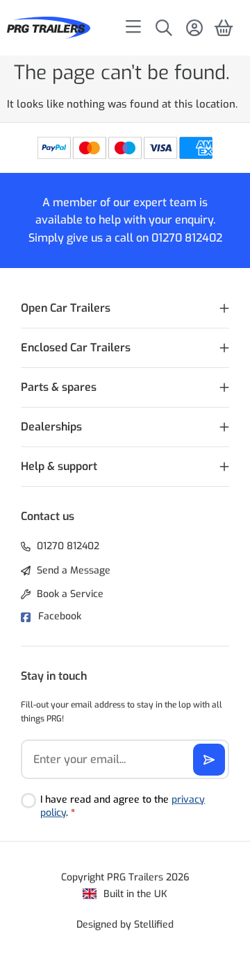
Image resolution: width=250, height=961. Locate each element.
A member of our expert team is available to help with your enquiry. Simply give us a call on (121, 220)
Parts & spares (59, 387)
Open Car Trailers (65, 308)
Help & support (59, 466)
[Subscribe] (209, 760)
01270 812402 (186, 238)
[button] (125, 308)
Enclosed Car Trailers (76, 347)
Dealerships (51, 426)
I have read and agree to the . (122, 806)
